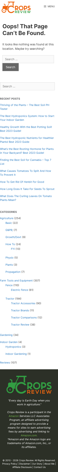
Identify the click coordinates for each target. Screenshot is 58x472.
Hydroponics (13, 346)
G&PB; (9, 230)
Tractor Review (20, 324)
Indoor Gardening (16, 353)
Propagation (12, 271)
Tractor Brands (20, 310)
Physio (9, 257)
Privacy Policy (9, 463)
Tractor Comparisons (24, 317)
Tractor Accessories (23, 303)
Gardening (6, 335)
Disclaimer (24, 463)
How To (10, 244)
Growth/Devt (13, 237)
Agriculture (6, 218)
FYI (13, 248)
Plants (9, 264)
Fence (9, 285)
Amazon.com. (29, 435)
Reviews (5, 362)
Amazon (14, 416)
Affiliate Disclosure (22, 467)
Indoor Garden (9, 342)
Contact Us (40, 467)
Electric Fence (19, 289)
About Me (49, 463)
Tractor (9, 298)
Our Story (37, 463)
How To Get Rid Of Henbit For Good (22, 181)
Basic (8, 222)
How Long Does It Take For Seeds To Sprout (27, 189)
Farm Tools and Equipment (16, 280)
